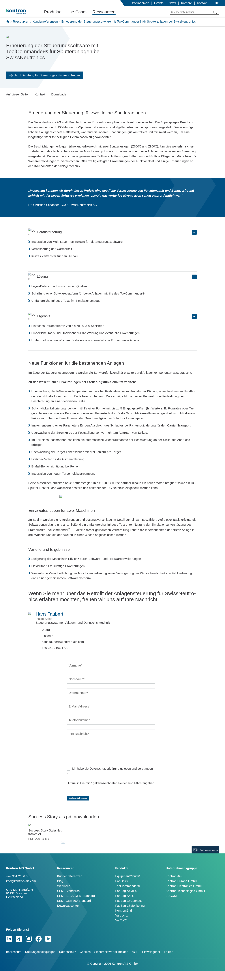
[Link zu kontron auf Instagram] (29, 939)
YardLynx (121, 915)
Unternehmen (140, 3)
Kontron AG (174, 876)
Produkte (53, 12)
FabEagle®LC (124, 895)
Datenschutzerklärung (104, 768)
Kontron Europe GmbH (181, 881)
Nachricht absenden (78, 798)
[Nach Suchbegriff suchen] (215, 12)
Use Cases (77, 12)
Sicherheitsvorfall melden (111, 952)
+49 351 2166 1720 (55, 647)
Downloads (58, 94)
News (172, 3)
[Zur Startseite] (7, 21)
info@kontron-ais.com (21, 881)
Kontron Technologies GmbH (185, 891)
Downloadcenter (68, 905)
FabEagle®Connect (128, 900)
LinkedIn (47, 636)
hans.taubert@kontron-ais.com (63, 641)
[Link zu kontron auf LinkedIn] (9, 939)
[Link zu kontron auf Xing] (19, 939)
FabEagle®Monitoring (130, 905)
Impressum (13, 952)
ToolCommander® (127, 886)
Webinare (63, 886)
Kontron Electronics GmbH (184, 886)
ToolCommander (58, 530)
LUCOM (171, 895)
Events (158, 3)
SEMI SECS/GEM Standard (76, 895)
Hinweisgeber (151, 952)
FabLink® (121, 881)
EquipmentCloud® (127, 876)
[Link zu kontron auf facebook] (39, 939)
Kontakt (202, 3)
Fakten (168, 952)
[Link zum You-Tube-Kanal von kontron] (48, 939)
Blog (60, 881)
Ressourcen (104, 12)
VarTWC (121, 920)
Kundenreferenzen (45, 21)
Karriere (186, 3)
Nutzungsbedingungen (40, 952)
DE (217, 3)
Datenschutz (67, 952)
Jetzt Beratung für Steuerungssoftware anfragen (47, 75)
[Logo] (21, 11)
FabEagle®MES (126, 891)
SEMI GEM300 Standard (74, 900)
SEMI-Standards (68, 891)
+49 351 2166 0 (17, 876)
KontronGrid (123, 910)
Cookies (85, 952)
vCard (46, 630)
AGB (135, 952)
